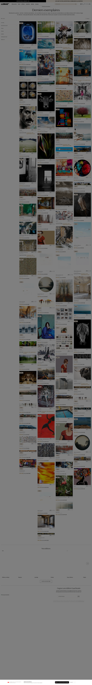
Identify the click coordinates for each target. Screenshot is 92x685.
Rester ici (71, 682)
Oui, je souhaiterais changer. (62, 682)
